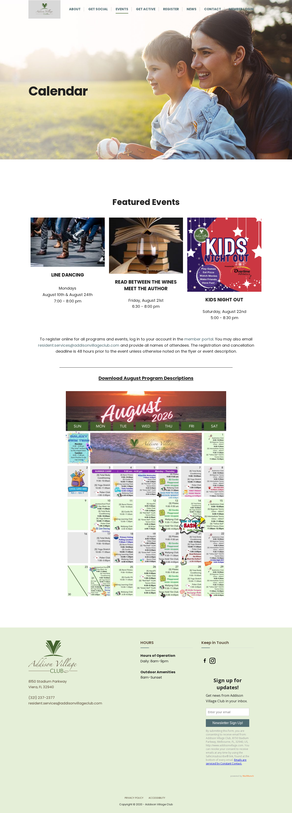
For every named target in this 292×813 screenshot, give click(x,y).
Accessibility (157, 798)
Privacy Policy (134, 798)
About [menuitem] (75, 9)
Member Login (241, 9)
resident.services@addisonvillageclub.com (78, 345)
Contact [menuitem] (212, 9)
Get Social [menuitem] (98, 9)
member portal (198, 339)
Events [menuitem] (122, 9)
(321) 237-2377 (41, 697)
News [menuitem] (191, 9)
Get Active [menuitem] (145, 9)
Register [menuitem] (171, 9)
